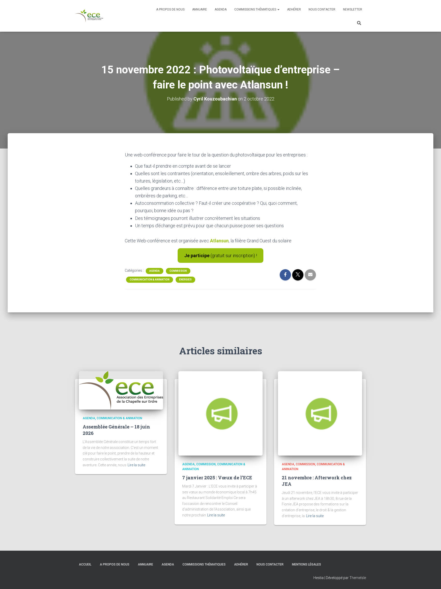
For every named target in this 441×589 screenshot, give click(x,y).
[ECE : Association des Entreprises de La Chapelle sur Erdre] (89, 15)
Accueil (85, 564)
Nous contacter (322, 9)
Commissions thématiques (255, 9)
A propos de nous (170, 9)
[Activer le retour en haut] (430, 578)
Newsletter (352, 9)
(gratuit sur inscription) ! (220, 255)
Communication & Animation (149, 279)
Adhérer (294, 9)
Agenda (221, 9)
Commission (178, 270)
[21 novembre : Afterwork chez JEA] (320, 413)
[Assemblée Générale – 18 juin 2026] (121, 390)
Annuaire (199, 9)
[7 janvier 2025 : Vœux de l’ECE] (220, 413)
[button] (278, 9)
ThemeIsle (357, 578)
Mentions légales (306, 564)
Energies (185, 279)
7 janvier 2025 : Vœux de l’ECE (217, 477)
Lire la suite (136, 465)
